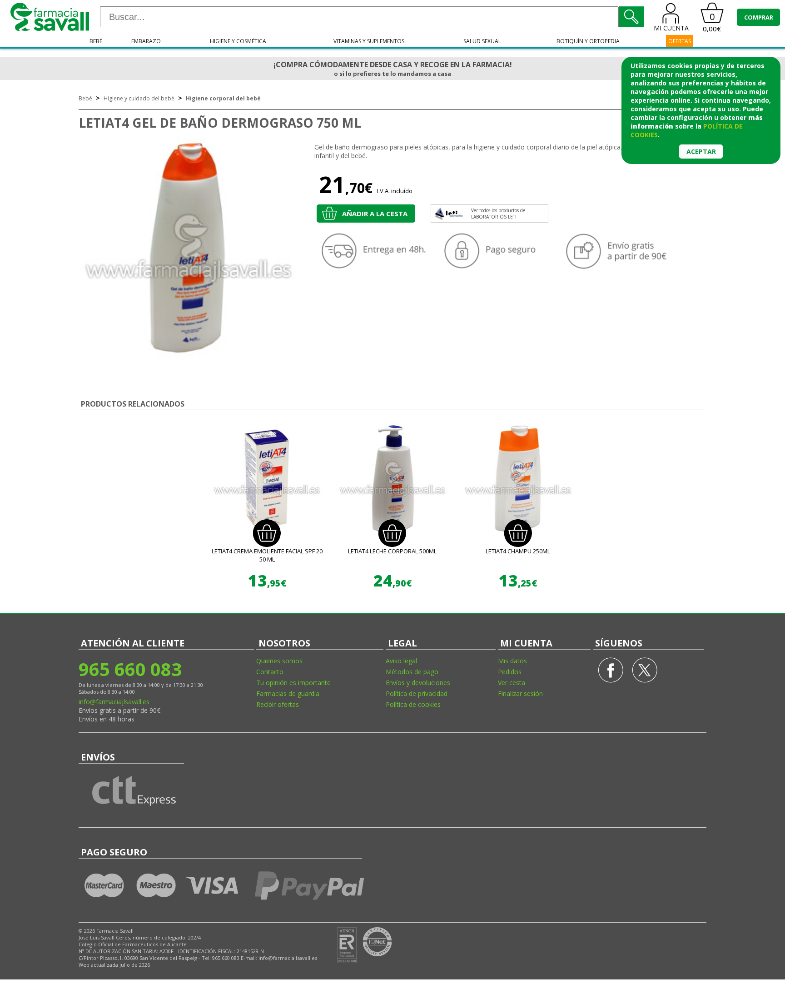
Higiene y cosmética (238, 41)
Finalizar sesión (520, 693)
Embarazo (146, 41)
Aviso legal (401, 660)
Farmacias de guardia (287, 693)
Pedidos (510, 671)
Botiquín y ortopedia (588, 41)
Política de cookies (413, 704)
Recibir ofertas (277, 704)
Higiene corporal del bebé (223, 98)
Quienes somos (279, 660)
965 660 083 (130, 668)
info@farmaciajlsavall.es (114, 701)
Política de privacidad (416, 693)
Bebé (95, 41)
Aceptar (701, 151)
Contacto (269, 671)
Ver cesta (511, 682)
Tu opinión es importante (293, 682)
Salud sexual (482, 41)
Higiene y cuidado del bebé (139, 98)
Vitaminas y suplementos (368, 41)
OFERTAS (679, 41)
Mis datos (512, 660)
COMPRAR (758, 17)
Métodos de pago (412, 671)
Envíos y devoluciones (418, 682)
